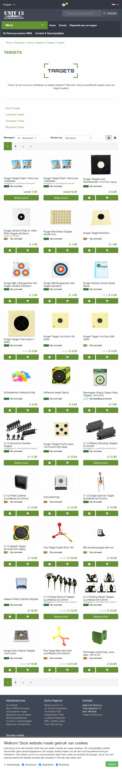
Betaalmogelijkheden (16, 717)
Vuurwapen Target (15, 120)
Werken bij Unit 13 (53, 705)
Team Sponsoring (53, 724)
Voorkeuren (31, 764)
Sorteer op (56, 137)
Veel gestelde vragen (16, 711)
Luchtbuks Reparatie (54, 717)
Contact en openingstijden (19, 721)
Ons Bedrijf (11, 705)
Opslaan (112, 764)
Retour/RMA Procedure (18, 708)
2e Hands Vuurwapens (55, 708)
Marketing (64, 764)
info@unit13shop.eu (92, 714)
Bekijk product (21, 197)
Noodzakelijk (13, 764)
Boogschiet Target (15, 127)
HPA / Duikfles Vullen (54, 721)
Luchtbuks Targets (15, 114)
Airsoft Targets (12, 108)
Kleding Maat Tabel (54, 714)
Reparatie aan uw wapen (18, 714)
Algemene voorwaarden (18, 724)
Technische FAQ (52, 711)
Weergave (9, 137)
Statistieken (48, 764)
